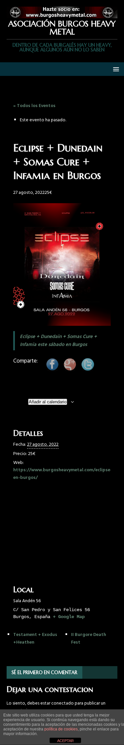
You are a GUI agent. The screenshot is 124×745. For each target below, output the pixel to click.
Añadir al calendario (47, 401)
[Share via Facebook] (52, 369)
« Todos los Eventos (34, 106)
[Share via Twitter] (88, 369)
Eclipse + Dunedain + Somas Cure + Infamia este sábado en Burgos (58, 341)
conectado (62, 703)
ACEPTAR (65, 741)
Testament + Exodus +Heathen (35, 638)
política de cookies (61, 729)
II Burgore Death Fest (88, 638)
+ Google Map (69, 616)
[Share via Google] (70, 369)
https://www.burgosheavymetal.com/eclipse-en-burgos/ (62, 473)
